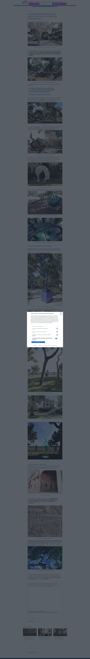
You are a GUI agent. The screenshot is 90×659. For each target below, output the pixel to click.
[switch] (56, 328)
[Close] (61, 313)
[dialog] (45, 329)
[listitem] (45, 326)
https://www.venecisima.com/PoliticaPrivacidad (50, 345)
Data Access (40, 345)
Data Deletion (35, 345)
